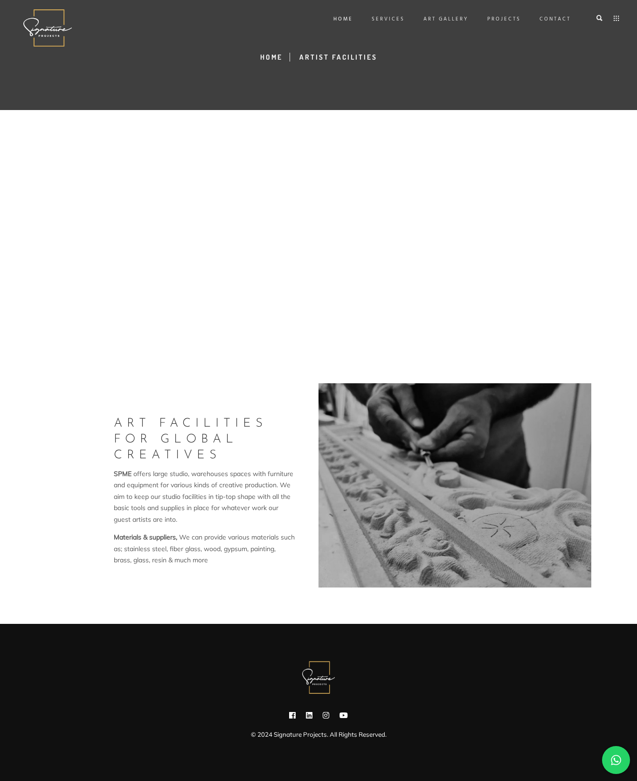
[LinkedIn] (309, 717)
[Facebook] (292, 717)
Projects (504, 19)
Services (388, 19)
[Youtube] (343, 717)
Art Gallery (446, 19)
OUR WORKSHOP (147, 587)
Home (343, 19)
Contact (555, 19)
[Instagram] (326, 717)
